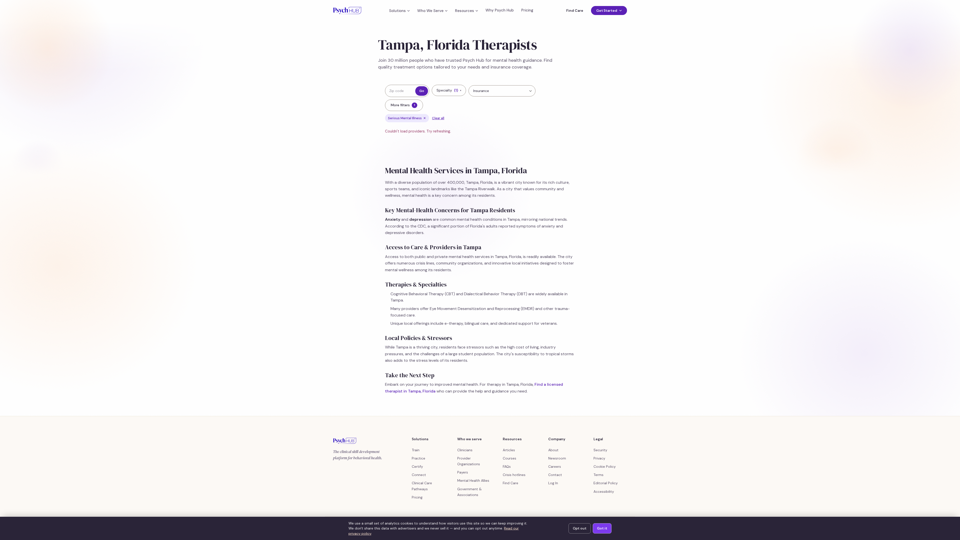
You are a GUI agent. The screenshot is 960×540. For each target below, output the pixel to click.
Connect (419, 474)
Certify (417, 466)
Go (421, 91)
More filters (403, 105)
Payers (462, 472)
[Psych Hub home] (347, 10)
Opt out (579, 528)
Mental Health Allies (473, 480)
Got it (602, 528)
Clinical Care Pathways (422, 486)
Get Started (606, 10)
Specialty (448, 90)
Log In (553, 483)
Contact (555, 474)
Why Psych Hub (500, 10)
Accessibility (604, 491)
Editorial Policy (606, 483)
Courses (509, 458)
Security (600, 450)
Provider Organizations (468, 461)
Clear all (438, 118)
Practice (418, 458)
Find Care (574, 10)
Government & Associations (469, 492)
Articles (509, 450)
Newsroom (557, 458)
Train (416, 450)
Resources (464, 11)
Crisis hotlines (514, 474)
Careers (554, 466)
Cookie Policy (605, 466)
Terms (599, 474)
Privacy (599, 458)
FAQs (507, 466)
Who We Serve (430, 11)
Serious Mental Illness (407, 118)
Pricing (527, 10)
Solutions (397, 11)
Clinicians (464, 450)
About (553, 450)
